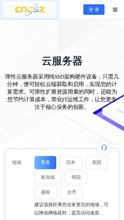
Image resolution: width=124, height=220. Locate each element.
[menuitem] (30, 9)
